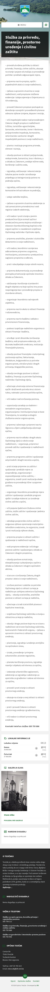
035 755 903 (7, 937)
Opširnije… (7, 887)
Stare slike (9, 815)
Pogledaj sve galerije (13, 820)
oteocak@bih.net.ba (16, 969)
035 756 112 (7, 921)
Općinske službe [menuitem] (24, 981)
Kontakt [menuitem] (36, 981)
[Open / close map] (46, 25)
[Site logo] (25, 17)
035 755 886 (7, 930)
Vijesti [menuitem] (13, 981)
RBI (38, 985)
